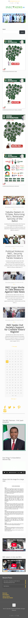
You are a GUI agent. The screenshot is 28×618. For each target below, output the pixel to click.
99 (12, 393)
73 (7, 382)
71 (18, 380)
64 (15, 377)
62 (9, 377)
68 (9, 380)
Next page (13, 398)
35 (18, 364)
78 (20, 382)
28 (15, 361)
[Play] (4, 472)
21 (12, 359)
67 (7, 380)
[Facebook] (10, 3)
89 (18, 387)
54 (20, 372)
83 (18, 385)
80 (9, 385)
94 (15, 390)
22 (15, 359)
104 (15, 395)
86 (9, 387)
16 (15, 356)
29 (18, 361)
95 (18, 390)
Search (4, 29)
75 (12, 382)
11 (18, 353)
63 (12, 377)
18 (20, 356)
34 (15, 364)
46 (15, 369)
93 (12, 390)
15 (12, 356)
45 (12, 369)
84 (20, 385)
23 (18, 359)
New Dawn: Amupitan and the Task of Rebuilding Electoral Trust (12, 581)
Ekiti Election (6, 586)
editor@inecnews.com (15, 1)
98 (9, 393)
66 (20, 377)
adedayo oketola (10, 207)
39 (12, 366)
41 (18, 366)
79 (7, 385)
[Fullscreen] (23, 472)
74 (9, 382)
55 (7, 374)
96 (20, 390)
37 (7, 366)
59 (18, 374)
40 (15, 366)
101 (18, 393)
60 (20, 374)
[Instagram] (18, 3)
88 (15, 387)
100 (15, 393)
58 (15, 374)
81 (12, 385)
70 (15, 380)
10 (15, 353)
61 (7, 377)
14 (9, 356)
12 (20, 353)
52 (15, 372)
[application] (14, 467)
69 (12, 380)
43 (7, 369)
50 (9, 372)
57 (12, 374)
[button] (14, 468)
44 (9, 369)
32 (9, 364)
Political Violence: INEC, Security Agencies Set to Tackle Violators (15, 254)
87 (12, 387)
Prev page (15, 346)
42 (20, 366)
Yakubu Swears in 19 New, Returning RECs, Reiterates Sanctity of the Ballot (15, 216)
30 (20, 361)
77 (18, 382)
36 (20, 364)
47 (18, 369)
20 (9, 359)
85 (7, 387)
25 (7, 361)
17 (18, 356)
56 (9, 374)
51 (12, 372)
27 (12, 361)
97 (7, 393)
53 (18, 372)
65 (18, 377)
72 (20, 380)
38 (9, 366)
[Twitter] (12, 3)
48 (20, 369)
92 (9, 390)
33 (12, 364)
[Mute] (21, 472)
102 (21, 393)
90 (20, 387)
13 (7, 356)
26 (9, 361)
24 (20, 359)
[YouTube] (14, 3)
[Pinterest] (16, 3)
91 (7, 390)
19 (7, 359)
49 (7, 372)
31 (7, 364)
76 (15, 382)
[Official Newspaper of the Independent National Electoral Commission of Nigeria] (14, 7)
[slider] (12, 472)
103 (12, 395)
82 (15, 385)
